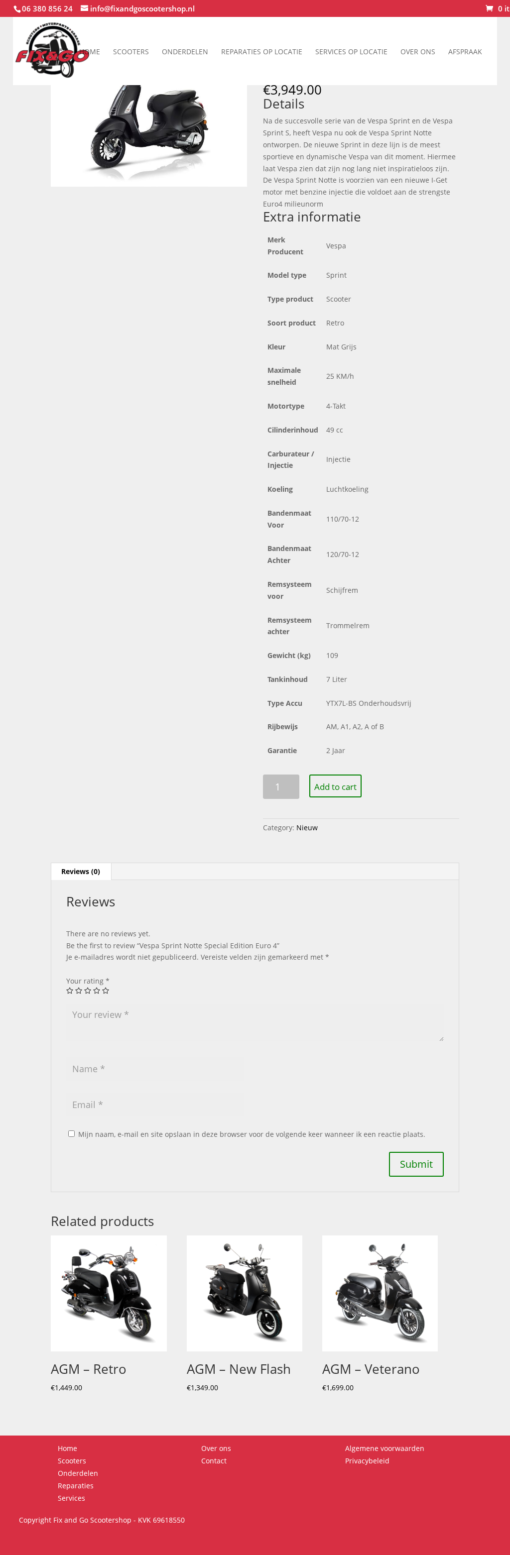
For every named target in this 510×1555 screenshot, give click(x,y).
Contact (214, 1460)
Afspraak (465, 51)
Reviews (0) (80, 871)
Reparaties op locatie (261, 51)
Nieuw (307, 827)
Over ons (417, 51)
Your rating (88, 981)
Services (71, 1498)
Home (89, 51)
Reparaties (76, 1485)
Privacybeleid (367, 1460)
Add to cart (335, 786)
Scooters (131, 51)
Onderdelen (185, 51)
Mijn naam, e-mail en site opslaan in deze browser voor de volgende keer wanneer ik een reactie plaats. (251, 1134)
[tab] (81, 871)
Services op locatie (351, 51)
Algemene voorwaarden (384, 1448)
